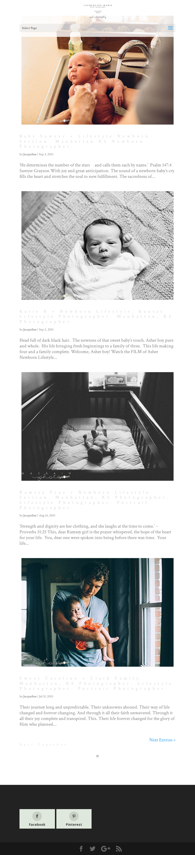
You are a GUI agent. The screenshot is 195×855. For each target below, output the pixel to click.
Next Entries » (162, 740)
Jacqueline (30, 154)
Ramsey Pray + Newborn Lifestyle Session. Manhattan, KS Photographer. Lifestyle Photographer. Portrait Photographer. (95, 500)
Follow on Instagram (100, 765)
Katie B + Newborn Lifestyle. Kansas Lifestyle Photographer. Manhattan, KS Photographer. (96, 316)
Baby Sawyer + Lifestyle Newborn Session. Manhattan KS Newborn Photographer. (85, 141)
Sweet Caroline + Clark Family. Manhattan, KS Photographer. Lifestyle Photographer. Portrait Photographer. (96, 683)
